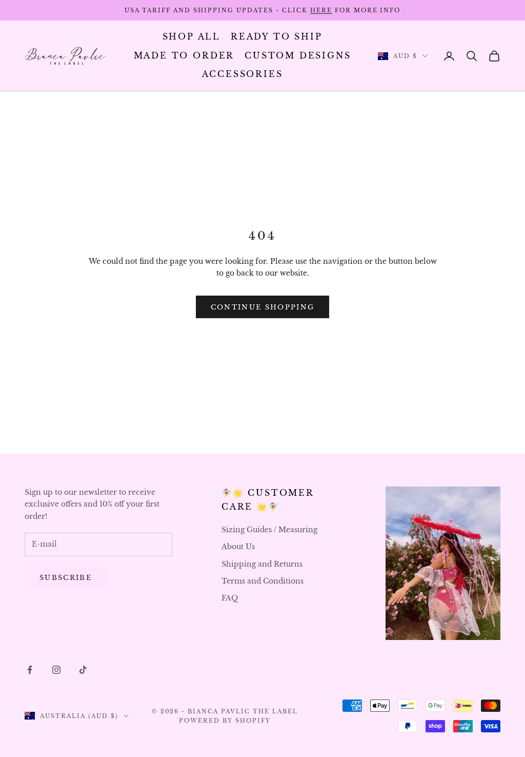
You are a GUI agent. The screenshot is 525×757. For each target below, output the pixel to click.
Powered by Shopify (225, 720)
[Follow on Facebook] (30, 670)
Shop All (191, 37)
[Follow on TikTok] (83, 670)
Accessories (242, 74)
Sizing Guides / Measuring (269, 529)
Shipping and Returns (261, 564)
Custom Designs (298, 56)
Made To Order (184, 56)
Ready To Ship (276, 37)
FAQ (229, 598)
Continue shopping (263, 307)
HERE (321, 10)
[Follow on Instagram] (56, 670)
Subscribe (65, 577)
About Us (238, 546)
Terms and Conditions (262, 581)
